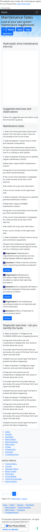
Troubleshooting (11, 454)
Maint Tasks (10, 444)
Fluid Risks (9, 437)
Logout (24, 499)
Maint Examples (11, 442)
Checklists (9, 452)
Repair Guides (10, 471)
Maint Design (10, 439)
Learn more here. (24, 4)
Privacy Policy (6, 8)
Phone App (9, 474)
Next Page (16, 499)
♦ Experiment (10, 449)
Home (4, 12)
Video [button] (28, 29)
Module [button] (11, 29)
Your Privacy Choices (17, 526)
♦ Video (8, 447)
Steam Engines (11, 481)
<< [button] (4, 29)
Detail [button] (19, 29)
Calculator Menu (11, 469)
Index (5, 505)
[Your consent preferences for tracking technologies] (37, 528)
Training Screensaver (13, 479)
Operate (8, 434)
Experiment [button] (7, 33)
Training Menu (11, 464)
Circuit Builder (10, 476)
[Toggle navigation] (37, 12)
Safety (7, 432)
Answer (7, 270)
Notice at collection (10, 529)
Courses (8, 466)
